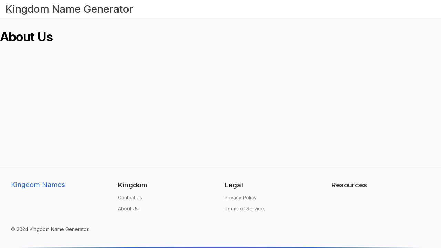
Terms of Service (244, 208)
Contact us (130, 197)
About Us (128, 208)
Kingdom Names (38, 184)
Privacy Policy (241, 197)
